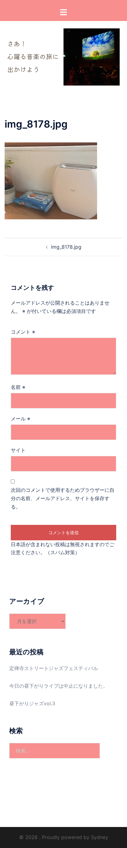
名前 (18, 387)
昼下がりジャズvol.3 (32, 703)
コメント (23, 332)
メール (20, 419)
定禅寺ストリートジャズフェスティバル (53, 668)
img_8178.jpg (66, 247)
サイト (18, 450)
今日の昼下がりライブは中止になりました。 (58, 686)
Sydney (99, 837)
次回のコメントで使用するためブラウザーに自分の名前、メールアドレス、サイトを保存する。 (62, 498)
